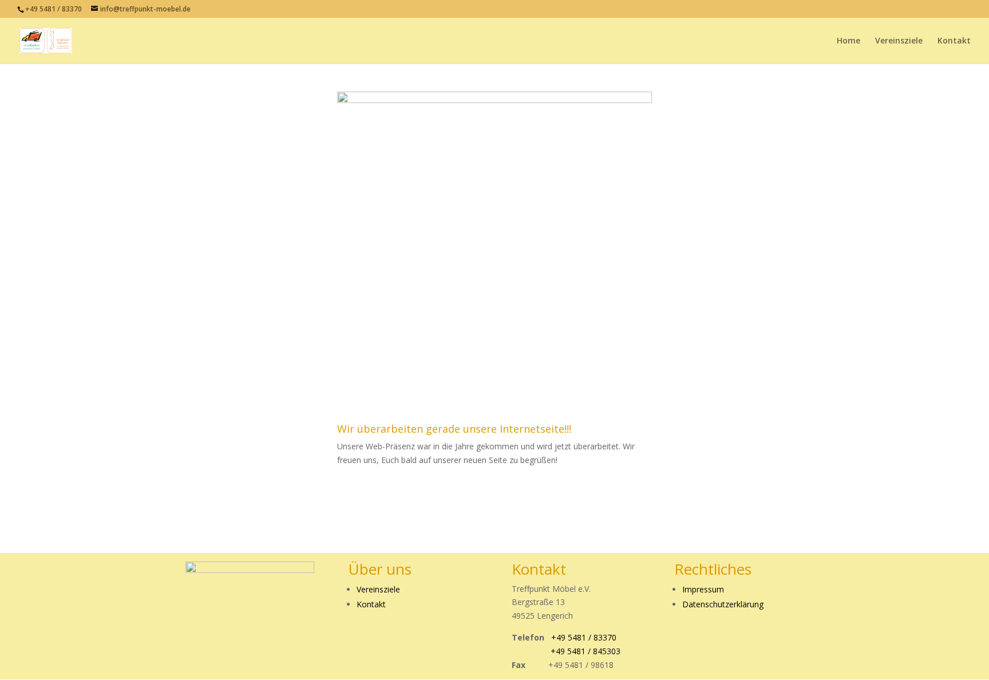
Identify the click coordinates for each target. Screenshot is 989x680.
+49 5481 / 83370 (54, 9)
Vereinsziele (899, 41)
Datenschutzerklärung (722, 604)
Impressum (703, 589)
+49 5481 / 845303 (585, 651)
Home (848, 41)
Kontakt (954, 41)
